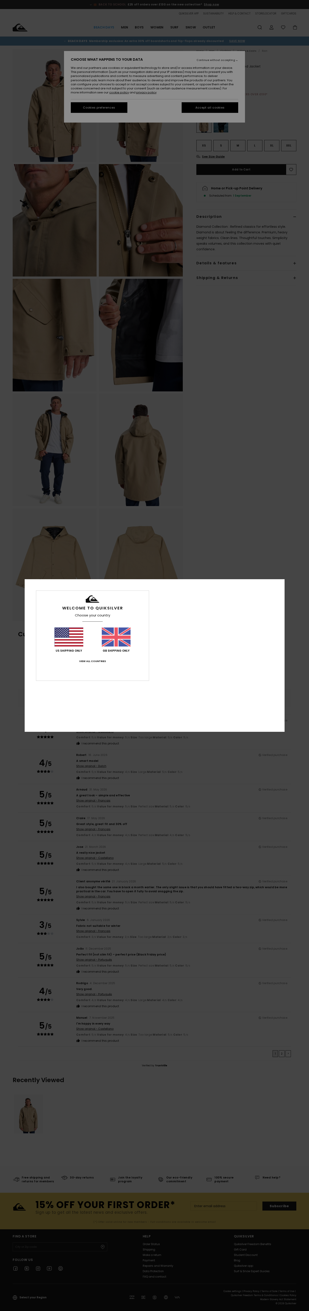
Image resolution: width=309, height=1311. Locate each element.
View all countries (92, 661)
